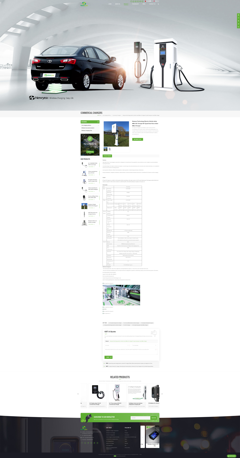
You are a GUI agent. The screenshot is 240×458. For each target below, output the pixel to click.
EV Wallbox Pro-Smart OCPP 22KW (130, 403)
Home (110, 4)
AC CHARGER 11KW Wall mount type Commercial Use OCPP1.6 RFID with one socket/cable (93, 164)
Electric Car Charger (110, 443)
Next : (107, 366)
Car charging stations (86, 125)
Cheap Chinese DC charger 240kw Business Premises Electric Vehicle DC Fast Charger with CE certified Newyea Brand (131, 366)
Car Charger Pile (109, 445)
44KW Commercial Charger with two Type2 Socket (148, 404)
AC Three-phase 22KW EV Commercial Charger (88, 404)
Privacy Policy (127, 447)
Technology (135, 4)
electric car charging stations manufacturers (111, 448)
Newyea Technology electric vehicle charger (113, 325)
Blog (140, 454)
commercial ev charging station (112, 439)
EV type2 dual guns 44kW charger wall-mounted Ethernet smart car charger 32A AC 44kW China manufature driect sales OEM (93, 180)
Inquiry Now (138, 139)
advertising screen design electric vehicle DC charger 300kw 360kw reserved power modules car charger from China (130, 363)
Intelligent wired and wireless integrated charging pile (108, 404)
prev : (107, 363)
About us (117, 4)
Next (162, 394)
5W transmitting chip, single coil (150, 445)
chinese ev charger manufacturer (112, 430)
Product (126, 4)
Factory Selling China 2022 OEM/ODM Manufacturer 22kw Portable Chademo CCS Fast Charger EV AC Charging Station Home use (93, 197)
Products (126, 432)
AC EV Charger (127, 325)
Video (126, 441)
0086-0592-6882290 (88, 435)
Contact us (152, 4)
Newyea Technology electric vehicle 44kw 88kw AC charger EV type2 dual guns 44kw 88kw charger (128, 341)
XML (125, 445)
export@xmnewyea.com (109, 276)
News (144, 4)
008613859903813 (90, 439)
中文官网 (148, 1)
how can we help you (90, 144)
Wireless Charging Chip (87, 130)
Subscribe (153, 417)
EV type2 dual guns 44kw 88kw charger (140, 325)
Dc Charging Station (110, 441)
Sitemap (126, 443)
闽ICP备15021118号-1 (135, 454)
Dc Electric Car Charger (110, 432)
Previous (78, 394)
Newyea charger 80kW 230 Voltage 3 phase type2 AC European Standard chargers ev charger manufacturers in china (93, 205)
